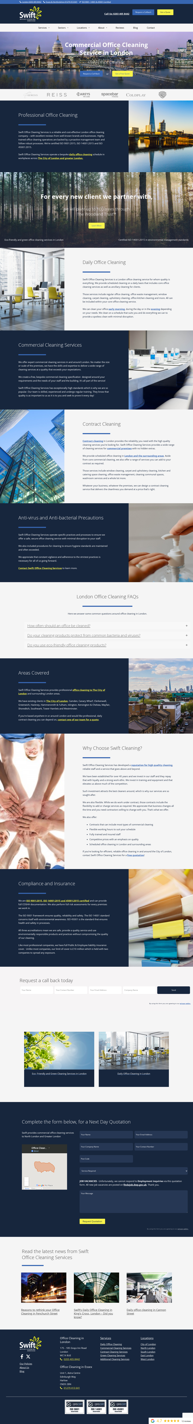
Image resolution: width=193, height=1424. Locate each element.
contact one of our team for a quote (78, 719)
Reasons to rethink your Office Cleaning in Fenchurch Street (40, 1311)
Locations (147, 1338)
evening (155, 308)
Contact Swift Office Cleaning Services (40, 568)
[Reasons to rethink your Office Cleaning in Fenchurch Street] (43, 1288)
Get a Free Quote (122, 73)
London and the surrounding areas (144, 455)
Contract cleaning (93, 440)
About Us (24, 1367)
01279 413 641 (72, 1387)
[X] (28, 1356)
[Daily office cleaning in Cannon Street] (149, 1288)
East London (147, 1355)
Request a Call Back (91, 73)
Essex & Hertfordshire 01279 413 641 (61, 2)
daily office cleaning (80, 154)
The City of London (57, 700)
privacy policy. (185, 1003)
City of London (148, 1344)
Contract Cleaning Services (114, 1351)
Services (105, 1338)
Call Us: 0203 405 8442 (116, 13)
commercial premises (119, 448)
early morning (117, 308)
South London (148, 1351)
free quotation (135, 855)
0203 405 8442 (72, 1359)
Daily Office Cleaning (111, 1344)
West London (147, 1359)
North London (148, 1347)
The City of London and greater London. (60, 158)
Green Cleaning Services (112, 1355)
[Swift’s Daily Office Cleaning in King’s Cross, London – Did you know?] (96, 1288)
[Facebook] (22, 1356)
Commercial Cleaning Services (115, 1347)
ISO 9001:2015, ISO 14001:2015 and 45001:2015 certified (57, 900)
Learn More (96, 225)
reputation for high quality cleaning (151, 765)
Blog (22, 1371)
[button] (143, 12)
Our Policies (26, 1363)
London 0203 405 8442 (31, 2)
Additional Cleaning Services (114, 1359)
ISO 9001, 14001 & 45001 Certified (96, 2)
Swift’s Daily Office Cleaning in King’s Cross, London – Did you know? (93, 1313)
